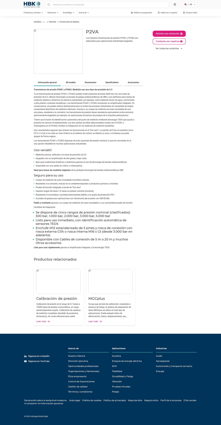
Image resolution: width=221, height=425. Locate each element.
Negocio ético (151, 400)
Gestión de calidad (77, 386)
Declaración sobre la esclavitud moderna (45, 400)
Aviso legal (74, 400)
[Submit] (49, 4)
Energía (160, 371)
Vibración (117, 381)
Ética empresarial (77, 376)
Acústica (116, 356)
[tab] (48, 82)
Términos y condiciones (80, 392)
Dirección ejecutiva (78, 361)
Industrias (161, 348)
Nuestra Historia (76, 356)
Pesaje (115, 392)
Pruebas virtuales (121, 386)
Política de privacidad (114, 400)
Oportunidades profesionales (83, 366)
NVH (114, 366)
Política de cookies (91, 400)
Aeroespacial (162, 361)
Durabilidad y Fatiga (122, 376)
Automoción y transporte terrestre (174, 366)
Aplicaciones (119, 348)
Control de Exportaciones (81, 381)
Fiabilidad (117, 371)
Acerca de (73, 348)
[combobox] (107, 5)
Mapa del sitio (135, 400)
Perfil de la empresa (171, 400)
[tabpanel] (110, 170)
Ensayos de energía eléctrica (127, 361)
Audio (159, 356)
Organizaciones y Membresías (83, 371)
